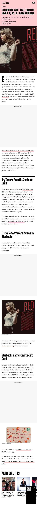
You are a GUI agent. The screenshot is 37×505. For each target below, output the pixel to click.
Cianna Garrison (10, 21)
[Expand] (28, 488)
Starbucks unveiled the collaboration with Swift (18, 150)
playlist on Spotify (8, 346)
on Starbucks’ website (23, 449)
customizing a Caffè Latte (16, 221)
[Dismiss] (34, 488)
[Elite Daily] (6, 3)
